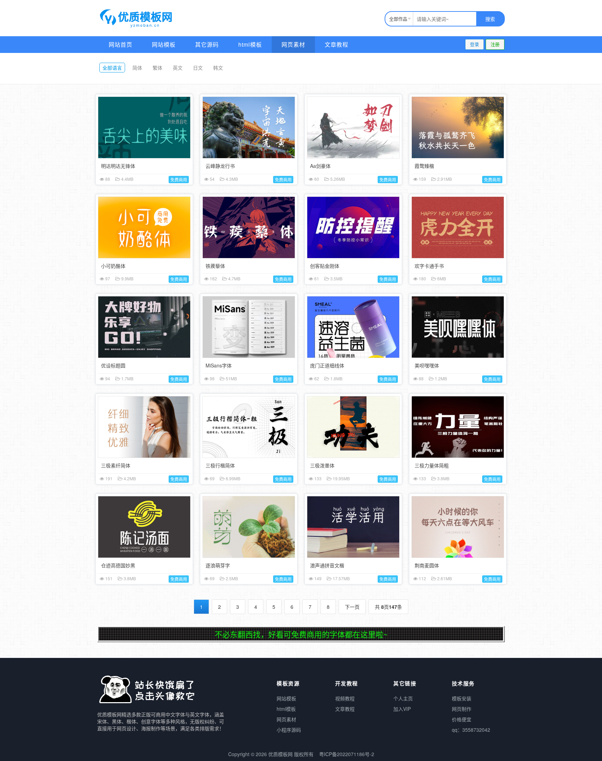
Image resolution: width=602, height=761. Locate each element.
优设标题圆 (113, 365)
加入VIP (402, 708)
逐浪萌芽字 (218, 565)
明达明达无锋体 (118, 165)
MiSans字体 (219, 365)
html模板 (250, 44)
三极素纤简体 (115, 465)
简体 (137, 67)
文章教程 (336, 44)
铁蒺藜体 (215, 265)
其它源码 (207, 44)
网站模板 (164, 44)
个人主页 (403, 698)
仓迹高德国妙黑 (118, 565)
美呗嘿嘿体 (427, 365)
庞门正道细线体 (327, 365)
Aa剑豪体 (320, 165)
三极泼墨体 (322, 465)
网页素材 (293, 44)
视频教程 (345, 698)
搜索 (490, 18)
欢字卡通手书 (429, 265)
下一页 (352, 606)
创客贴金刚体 (324, 265)
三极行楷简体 (220, 465)
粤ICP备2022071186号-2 (346, 754)
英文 (178, 67)
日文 (198, 67)
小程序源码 (289, 729)
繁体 (157, 67)
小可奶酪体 (113, 265)
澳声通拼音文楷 (327, 565)
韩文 (218, 67)
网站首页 (120, 44)
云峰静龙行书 (220, 165)
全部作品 (398, 18)
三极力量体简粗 (432, 465)
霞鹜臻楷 (424, 165)
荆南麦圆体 (427, 565)
